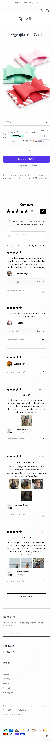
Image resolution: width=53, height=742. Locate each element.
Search (5, 669)
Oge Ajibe (26, 19)
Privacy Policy (8, 683)
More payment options (26, 165)
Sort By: (31, 246)
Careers (6, 674)
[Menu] (5, 10)
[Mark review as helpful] (43, 290)
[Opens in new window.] (11, 275)
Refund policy (8, 692)
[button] (26, 141)
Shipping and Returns (11, 678)
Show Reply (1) (14, 282)
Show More (32, 412)
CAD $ (6, 724)
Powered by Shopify (23, 714)
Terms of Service (9, 688)
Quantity (45, 130)
